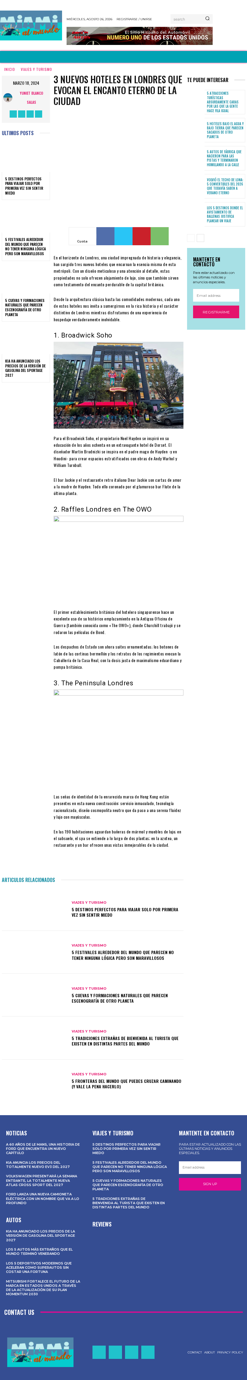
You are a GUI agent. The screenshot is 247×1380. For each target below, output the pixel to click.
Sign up (210, 1184)
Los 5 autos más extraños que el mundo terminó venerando (39, 1251)
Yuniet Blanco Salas (31, 97)
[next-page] (200, 238)
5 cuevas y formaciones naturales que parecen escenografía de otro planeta (25, 307)
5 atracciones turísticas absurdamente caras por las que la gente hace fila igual (223, 102)
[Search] (207, 19)
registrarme (216, 312)
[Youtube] (38, 114)
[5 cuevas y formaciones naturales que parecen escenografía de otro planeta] (26, 279)
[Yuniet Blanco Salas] (9, 97)
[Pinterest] (142, 236)
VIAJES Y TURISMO (36, 69)
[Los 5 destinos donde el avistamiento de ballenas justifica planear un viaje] (196, 214)
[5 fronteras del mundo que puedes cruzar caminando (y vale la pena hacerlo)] (34, 1081)
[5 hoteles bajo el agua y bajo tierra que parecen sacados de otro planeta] (196, 130)
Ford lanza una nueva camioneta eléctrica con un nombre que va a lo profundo (42, 1198)
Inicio (9, 69)
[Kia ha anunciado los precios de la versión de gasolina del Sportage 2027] (26, 339)
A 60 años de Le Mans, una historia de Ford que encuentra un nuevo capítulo (43, 1148)
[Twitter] (30, 114)
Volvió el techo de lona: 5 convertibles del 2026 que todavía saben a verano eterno (225, 186)
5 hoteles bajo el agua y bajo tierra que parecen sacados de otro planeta (225, 130)
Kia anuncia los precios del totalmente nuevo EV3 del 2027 (38, 1164)
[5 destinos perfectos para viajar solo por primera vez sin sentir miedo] (26, 157)
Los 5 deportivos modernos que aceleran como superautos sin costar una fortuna (39, 1267)
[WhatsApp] (160, 236)
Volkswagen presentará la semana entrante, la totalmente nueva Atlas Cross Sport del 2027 (41, 1180)
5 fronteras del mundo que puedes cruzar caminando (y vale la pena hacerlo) (126, 1084)
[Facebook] (13, 114)
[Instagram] (21, 114)
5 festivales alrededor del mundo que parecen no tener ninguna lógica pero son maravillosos (25, 246)
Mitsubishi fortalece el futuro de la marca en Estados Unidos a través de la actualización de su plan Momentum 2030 (43, 1287)
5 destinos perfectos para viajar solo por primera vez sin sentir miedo (24, 185)
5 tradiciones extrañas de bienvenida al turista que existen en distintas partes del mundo (125, 1041)
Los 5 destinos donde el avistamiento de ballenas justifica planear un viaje (225, 214)
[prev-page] (191, 238)
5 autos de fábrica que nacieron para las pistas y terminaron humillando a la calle (224, 158)
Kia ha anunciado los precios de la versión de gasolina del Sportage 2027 (25, 368)
